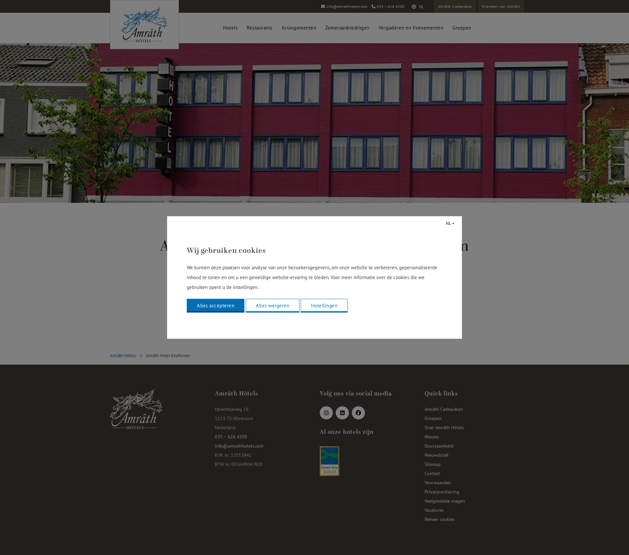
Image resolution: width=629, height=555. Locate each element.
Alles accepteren (215, 305)
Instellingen (324, 305)
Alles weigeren (272, 305)
